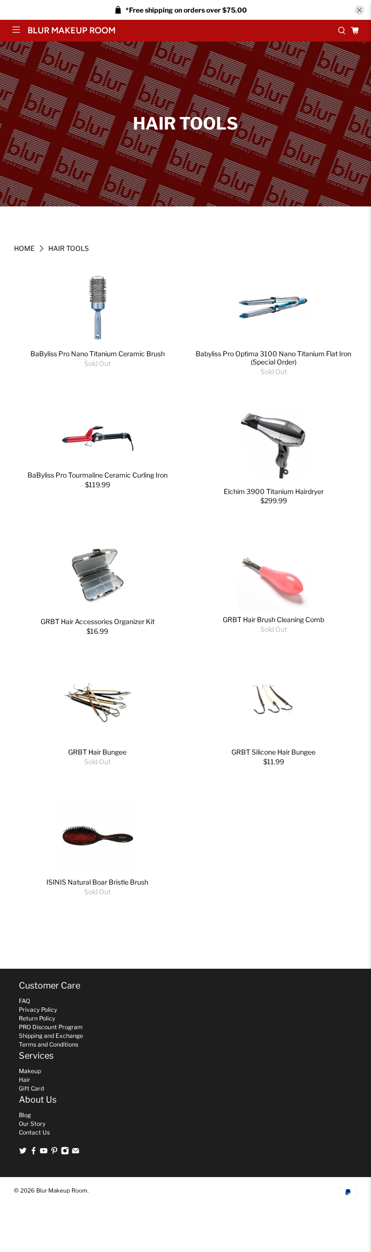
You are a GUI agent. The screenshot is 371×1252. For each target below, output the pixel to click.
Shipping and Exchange (51, 1035)
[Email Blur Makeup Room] (75, 1152)
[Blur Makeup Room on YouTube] (44, 1152)
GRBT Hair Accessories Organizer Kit (98, 621)
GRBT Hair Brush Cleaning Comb (273, 619)
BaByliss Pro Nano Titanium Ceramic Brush (97, 353)
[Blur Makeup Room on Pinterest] (54, 1152)
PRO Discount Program (51, 1027)
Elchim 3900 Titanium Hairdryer (274, 491)
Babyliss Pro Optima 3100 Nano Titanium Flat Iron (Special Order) (273, 357)
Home (24, 248)
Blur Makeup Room (61, 1190)
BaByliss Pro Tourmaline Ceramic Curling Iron (98, 475)
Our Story (32, 1123)
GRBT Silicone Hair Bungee (273, 752)
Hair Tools (68, 248)
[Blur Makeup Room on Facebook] (33, 1152)
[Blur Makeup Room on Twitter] (23, 1152)
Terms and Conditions (48, 1044)
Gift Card (31, 1088)
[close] (359, 10)
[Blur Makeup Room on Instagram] (65, 1152)
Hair (24, 1079)
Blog (25, 1115)
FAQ (24, 1001)
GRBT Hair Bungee (97, 752)
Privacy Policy (38, 1009)
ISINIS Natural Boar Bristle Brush (97, 882)
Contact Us (34, 1132)
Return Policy (37, 1018)
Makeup (30, 1071)
